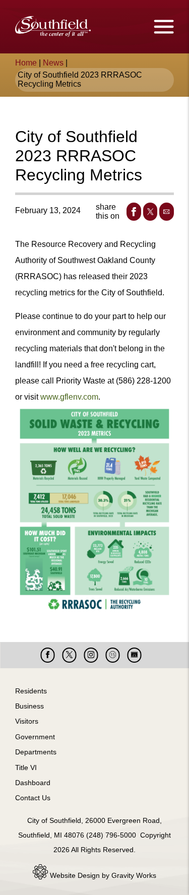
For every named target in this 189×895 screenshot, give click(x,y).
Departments (35, 752)
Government (35, 737)
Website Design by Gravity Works (102, 875)
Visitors (26, 721)
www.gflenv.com (69, 397)
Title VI (26, 767)
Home (26, 62)
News (53, 62)
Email (166, 212)
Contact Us (32, 798)
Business (29, 706)
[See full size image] (94, 513)
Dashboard (32, 783)
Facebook (134, 212)
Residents (31, 691)
